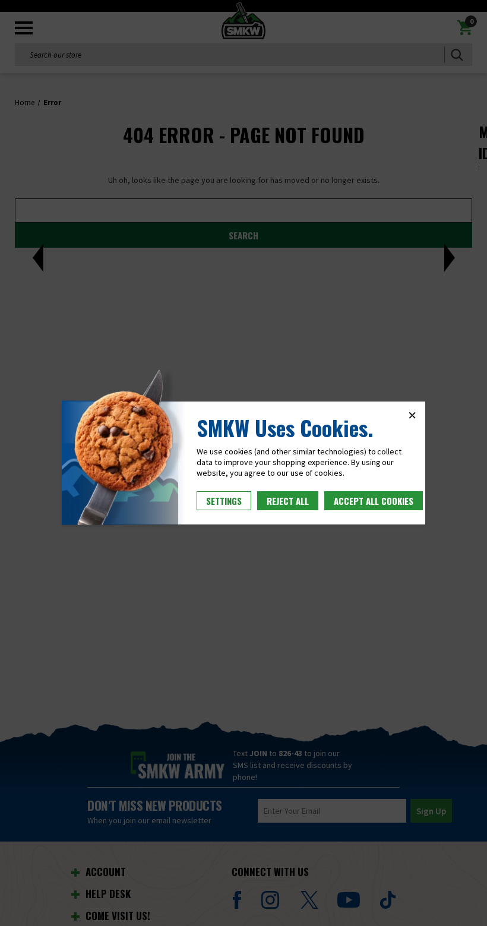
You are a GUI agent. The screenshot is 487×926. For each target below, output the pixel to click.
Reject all (288, 500)
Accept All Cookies (373, 500)
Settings (224, 500)
